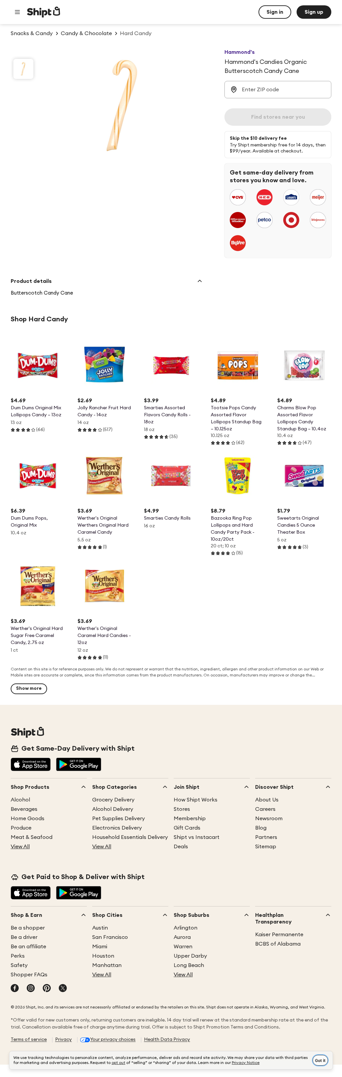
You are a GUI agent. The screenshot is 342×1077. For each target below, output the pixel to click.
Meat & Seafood (31, 837)
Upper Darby (190, 956)
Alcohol (20, 799)
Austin (100, 928)
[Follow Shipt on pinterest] (47, 988)
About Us (267, 799)
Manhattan (107, 965)
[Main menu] (17, 12)
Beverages (24, 809)
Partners (266, 837)
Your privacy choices (113, 1039)
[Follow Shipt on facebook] (15, 988)
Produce (21, 828)
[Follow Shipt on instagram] (31, 988)
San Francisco (110, 937)
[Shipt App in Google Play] (78, 765)
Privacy (63, 1039)
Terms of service (29, 1039)
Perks (18, 956)
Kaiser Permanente (279, 934)
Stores (182, 809)
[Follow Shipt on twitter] (63, 988)
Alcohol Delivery (112, 809)
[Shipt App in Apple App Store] (31, 765)
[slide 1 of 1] (23, 69)
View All (20, 846)
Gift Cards (187, 828)
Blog (261, 828)
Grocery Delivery (113, 799)
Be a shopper (28, 928)
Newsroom (269, 818)
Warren (183, 946)
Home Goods (27, 818)
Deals (181, 846)
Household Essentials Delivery (130, 837)
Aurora (182, 937)
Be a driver (24, 937)
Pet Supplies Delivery (118, 818)
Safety (19, 965)
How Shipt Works (195, 799)
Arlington (185, 928)
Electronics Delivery (117, 828)
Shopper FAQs (29, 974)
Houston (103, 956)
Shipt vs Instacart (196, 837)
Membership (190, 818)
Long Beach (189, 965)
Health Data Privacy (167, 1039)
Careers (265, 809)
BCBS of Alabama (278, 944)
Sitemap (265, 846)
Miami (99, 946)
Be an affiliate (28, 946)
